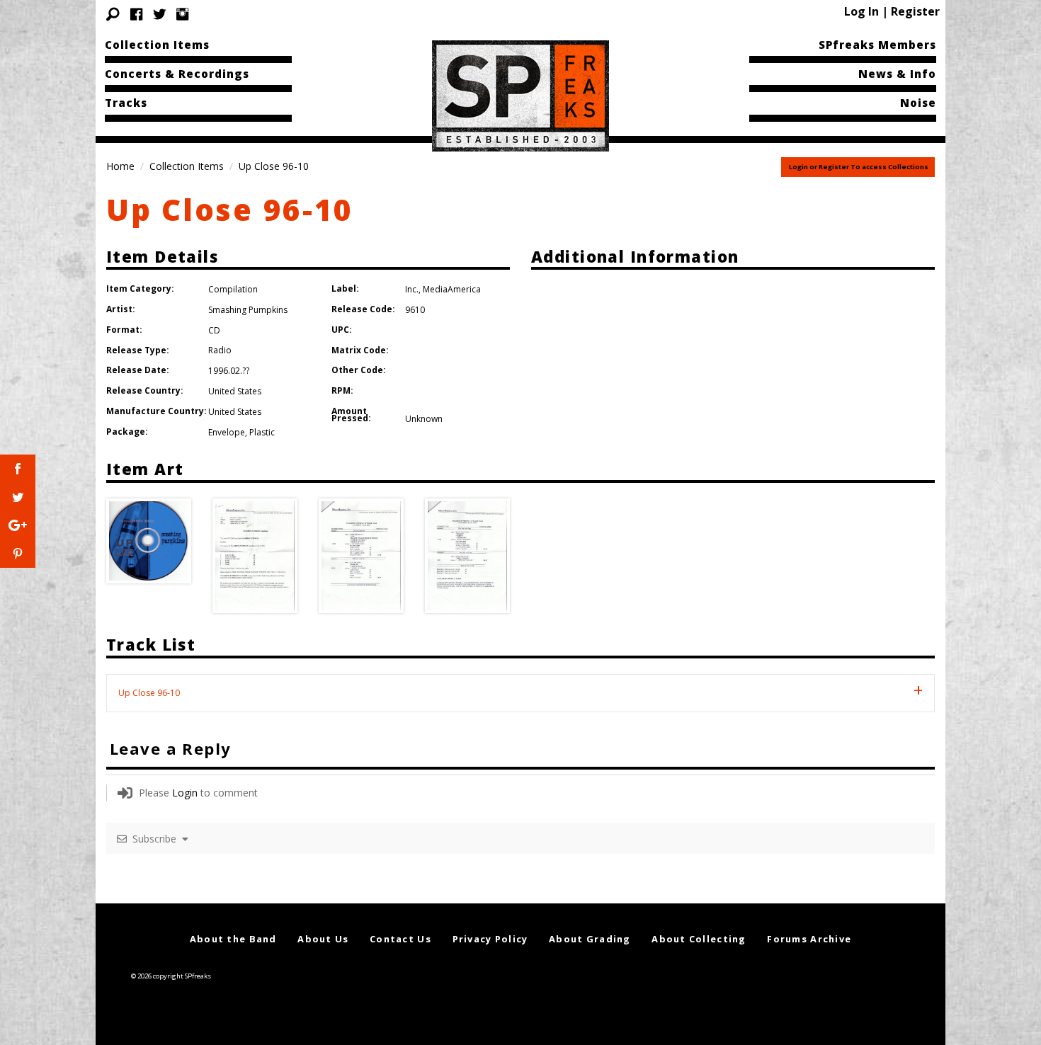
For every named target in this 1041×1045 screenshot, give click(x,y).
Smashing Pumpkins (248, 310)
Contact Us (400, 938)
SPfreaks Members (877, 45)
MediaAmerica (452, 289)
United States (234, 391)
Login (185, 792)
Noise (918, 103)
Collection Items (157, 45)
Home (120, 166)
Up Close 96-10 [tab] (149, 693)
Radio (220, 350)
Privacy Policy (490, 938)
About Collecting (699, 938)
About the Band (233, 938)
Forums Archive (809, 938)
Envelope (226, 432)
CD (214, 330)
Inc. (412, 289)
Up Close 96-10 (229, 209)
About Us (322, 938)
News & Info (897, 74)
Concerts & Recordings (177, 74)
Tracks (126, 103)
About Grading (590, 938)
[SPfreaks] (520, 95)
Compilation (233, 289)
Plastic (262, 432)
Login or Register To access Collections (858, 166)
